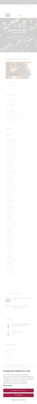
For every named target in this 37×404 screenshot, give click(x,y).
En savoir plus (7, 385)
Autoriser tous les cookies (18, 390)
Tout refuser (18, 395)
